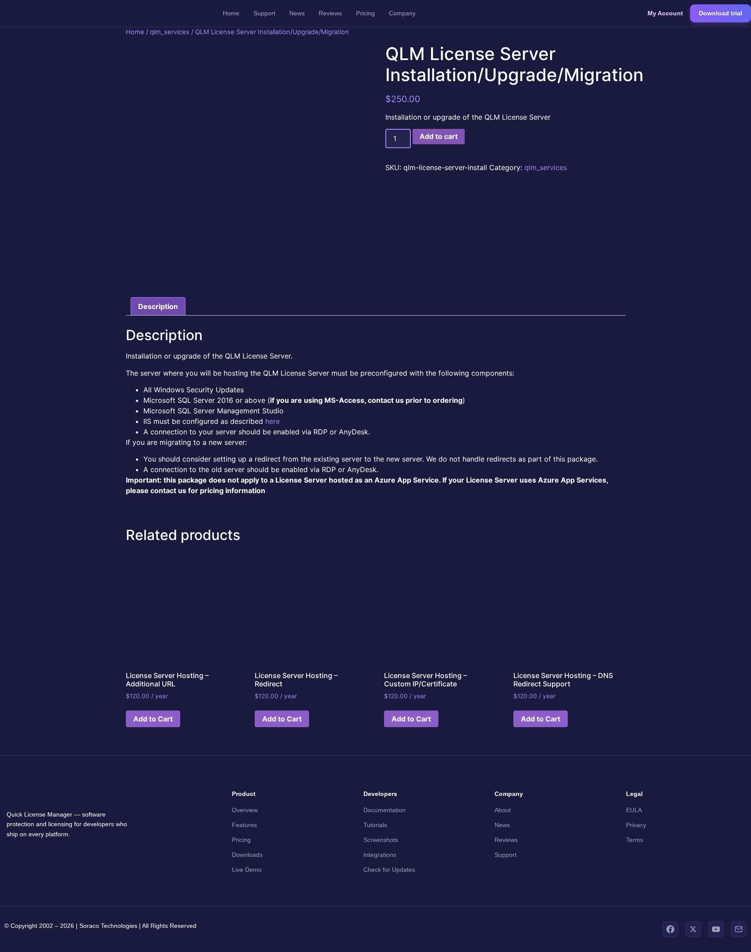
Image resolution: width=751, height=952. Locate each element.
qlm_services (169, 32)
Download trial (720, 13)
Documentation (384, 809)
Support (264, 13)
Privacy (636, 824)
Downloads (247, 854)
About (503, 809)
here (272, 421)
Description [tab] (158, 306)
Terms (634, 839)
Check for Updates (389, 869)
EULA (634, 809)
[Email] (739, 929)
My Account (665, 13)
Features (244, 824)
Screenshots (380, 839)
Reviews (330, 13)
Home (231, 13)
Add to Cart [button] (153, 718)
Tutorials (375, 824)
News (297, 13)
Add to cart (439, 136)
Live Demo (247, 869)
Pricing (365, 13)
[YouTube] (716, 929)
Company (402, 13)
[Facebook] (670, 929)
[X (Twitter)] (693, 929)
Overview (245, 809)
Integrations (379, 854)
